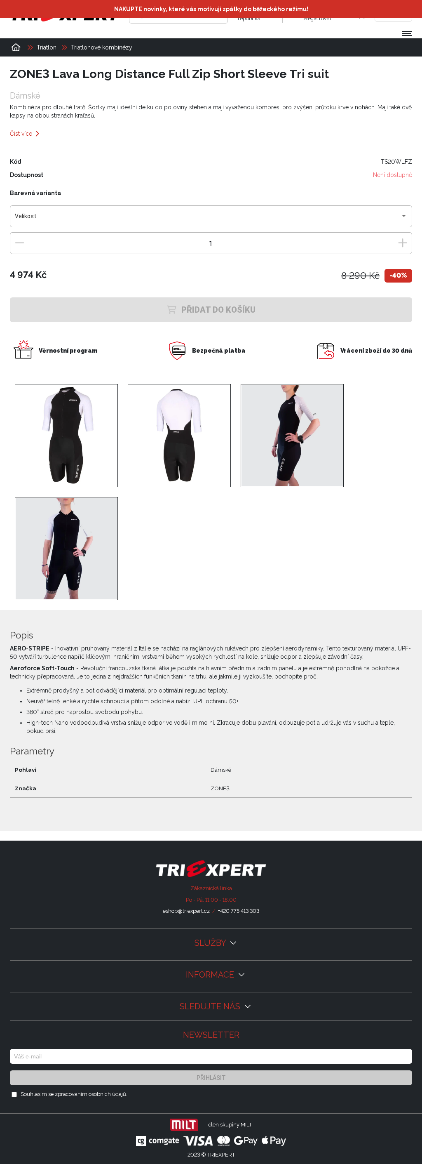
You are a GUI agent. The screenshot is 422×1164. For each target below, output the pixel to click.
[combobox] (211, 219)
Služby (211, 943)
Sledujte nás (211, 1006)
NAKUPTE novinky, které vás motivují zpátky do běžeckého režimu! (211, 9)
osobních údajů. (108, 1094)
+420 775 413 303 (238, 911)
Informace (211, 975)
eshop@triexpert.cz (186, 911)
